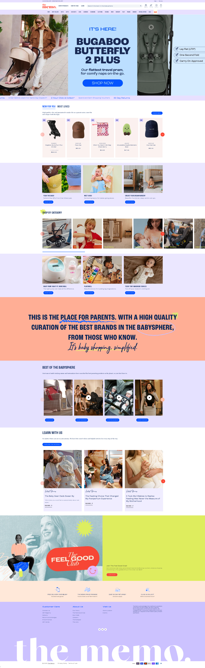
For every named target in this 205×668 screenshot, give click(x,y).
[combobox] (115, 6)
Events (105, 613)
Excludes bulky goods (57, 596)
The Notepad (77, 619)
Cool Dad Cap (151, 145)
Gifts (67, 12)
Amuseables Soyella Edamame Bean (127, 146)
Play (123, 12)
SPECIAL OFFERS (142, 12)
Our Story (76, 610)
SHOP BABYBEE (82, 420)
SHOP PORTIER (142, 420)
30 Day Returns (83, 98)
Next (163, 481)
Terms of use (72, 663)
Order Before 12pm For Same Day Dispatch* (114, 98)
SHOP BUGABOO (112, 420)
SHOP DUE (49, 420)
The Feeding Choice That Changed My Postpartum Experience (102, 497)
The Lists (75, 622)
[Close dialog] (34, 626)
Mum (112, 12)
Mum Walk (76, 615)
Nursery (118, 12)
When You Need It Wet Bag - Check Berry (102, 146)
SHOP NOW (48, 202)
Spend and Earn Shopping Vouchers (55, 98)
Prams (128, 12)
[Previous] (42, 135)
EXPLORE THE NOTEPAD (52, 444)
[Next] (163, 135)
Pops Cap (78, 145)
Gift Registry (46, 613)
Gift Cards (45, 622)
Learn (82, 6)
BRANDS (134, 12)
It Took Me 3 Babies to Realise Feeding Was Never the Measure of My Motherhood (143, 498)
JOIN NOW (112, 574)
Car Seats (73, 12)
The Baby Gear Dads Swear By (59, 496)
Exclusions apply (117, 596)
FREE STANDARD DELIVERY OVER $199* (58, 1)
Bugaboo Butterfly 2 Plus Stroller (53, 146)
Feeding (107, 12)
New (49, 12)
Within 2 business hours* (147, 596)
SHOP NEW (157, 113)
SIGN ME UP (20, 657)
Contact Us (46, 610)
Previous (42, 483)
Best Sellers (55, 12)
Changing (92, 12)
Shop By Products (63, 6)
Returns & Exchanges (49, 617)
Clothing (100, 12)
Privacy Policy (62, 663)
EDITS (62, 12)
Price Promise (47, 619)
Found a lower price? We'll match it (87, 596)
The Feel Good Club (79, 613)
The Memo (51, 663)
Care (80, 12)
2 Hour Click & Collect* (24, 98)
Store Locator (107, 610)
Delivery (45, 615)
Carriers (85, 12)
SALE (150, 12)
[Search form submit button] (140, 5)
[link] (20, 634)
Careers (75, 617)
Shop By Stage (74, 6)
